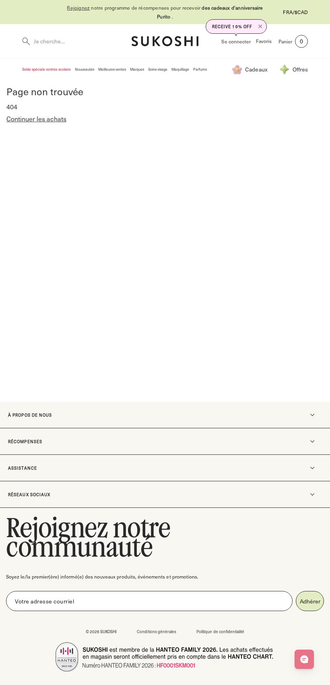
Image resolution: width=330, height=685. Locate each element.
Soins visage (157, 69)
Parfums (200, 69)
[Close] (260, 26)
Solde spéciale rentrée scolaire (46, 69)
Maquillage (180, 69)
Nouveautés (84, 69)
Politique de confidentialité (220, 631)
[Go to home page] (165, 41)
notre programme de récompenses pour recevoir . (165, 12)
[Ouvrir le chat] (304, 659)
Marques (137, 69)
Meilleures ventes (112, 69)
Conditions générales (156, 631)
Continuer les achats (36, 118)
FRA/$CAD (295, 12)
